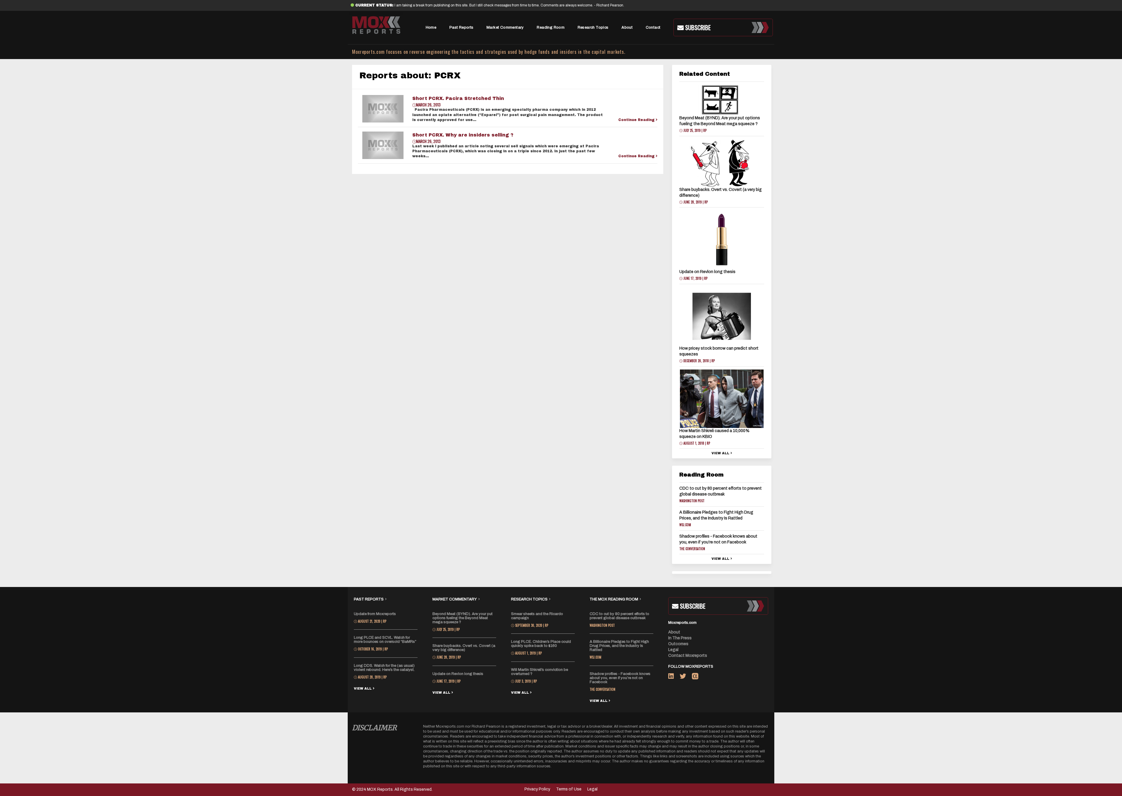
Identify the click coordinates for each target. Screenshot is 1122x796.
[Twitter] (686, 677)
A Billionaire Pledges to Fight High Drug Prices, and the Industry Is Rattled (619, 646)
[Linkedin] (674, 677)
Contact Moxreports (687, 655)
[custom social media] (695, 677)
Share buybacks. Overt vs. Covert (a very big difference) (463, 648)
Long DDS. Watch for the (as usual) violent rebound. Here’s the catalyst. (384, 668)
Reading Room (551, 27)
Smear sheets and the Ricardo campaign (537, 616)
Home (431, 27)
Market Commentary (505, 27)
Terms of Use (568, 789)
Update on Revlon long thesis (707, 272)
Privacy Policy (537, 789)
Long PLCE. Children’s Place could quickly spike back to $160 (541, 644)
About (627, 27)
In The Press (680, 638)
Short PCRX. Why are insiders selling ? (462, 134)
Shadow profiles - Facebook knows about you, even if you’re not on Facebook (620, 678)
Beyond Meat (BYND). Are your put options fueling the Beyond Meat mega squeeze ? (462, 618)
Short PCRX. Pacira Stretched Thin (458, 98)
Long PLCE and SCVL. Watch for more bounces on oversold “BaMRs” (385, 640)
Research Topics (593, 27)
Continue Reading (637, 120)
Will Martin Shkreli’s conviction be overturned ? (539, 672)
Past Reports (461, 27)
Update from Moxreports (375, 614)
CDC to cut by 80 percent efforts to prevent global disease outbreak (619, 616)
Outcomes (678, 644)
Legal (673, 649)
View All (720, 453)
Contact (653, 27)
